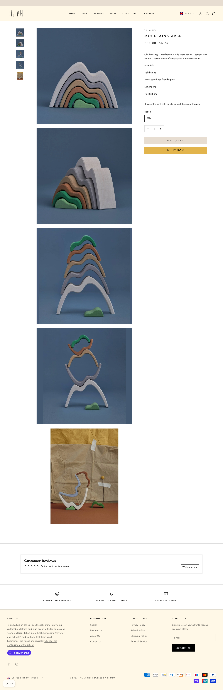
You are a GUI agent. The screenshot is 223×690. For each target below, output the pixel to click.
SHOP (84, 13)
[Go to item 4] (20, 65)
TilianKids (150, 30)
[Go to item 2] (20, 43)
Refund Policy (138, 630)
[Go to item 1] (20, 32)
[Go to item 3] (20, 54)
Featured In (96, 630)
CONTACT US (129, 13)
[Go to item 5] (20, 76)
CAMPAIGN (148, 13)
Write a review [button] (189, 567)
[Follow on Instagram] (16, 664)
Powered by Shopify (104, 678)
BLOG (113, 13)
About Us (95, 636)
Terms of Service (139, 641)
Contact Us (95, 641)
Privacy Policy (138, 625)
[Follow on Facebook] (8, 664)
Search (93, 625)
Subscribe (183, 648)
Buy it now (175, 150)
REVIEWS (99, 13)
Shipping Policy (139, 636)
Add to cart (175, 140)
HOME (72, 13)
